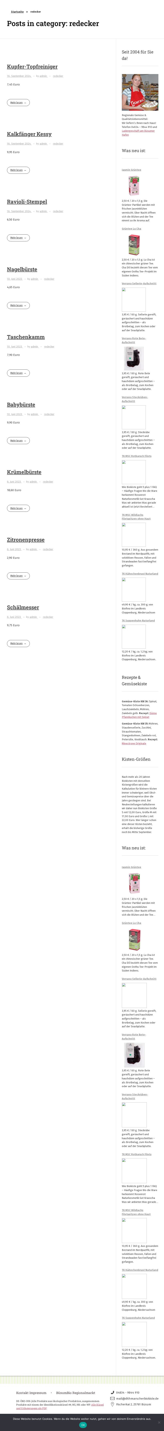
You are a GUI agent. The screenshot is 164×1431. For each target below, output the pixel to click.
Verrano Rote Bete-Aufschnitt (134, 340)
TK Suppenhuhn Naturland (138, 620)
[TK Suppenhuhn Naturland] (134, 637)
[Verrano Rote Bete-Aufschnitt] (134, 358)
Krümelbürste (24, 471)
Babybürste (21, 404)
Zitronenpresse (26, 539)
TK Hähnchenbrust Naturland (140, 573)
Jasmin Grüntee (131, 169)
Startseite (17, 11)
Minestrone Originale (134, 743)
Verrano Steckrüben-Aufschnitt (135, 399)
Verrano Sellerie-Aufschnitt (139, 283)
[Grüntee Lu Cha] (134, 245)
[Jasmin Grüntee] (134, 186)
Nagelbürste (22, 269)
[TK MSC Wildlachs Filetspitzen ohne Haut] (134, 535)
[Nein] (159, 1422)
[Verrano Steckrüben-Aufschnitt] (134, 417)
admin (44, 75)
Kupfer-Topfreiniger (32, 66)
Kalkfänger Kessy (29, 133)
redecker (58, 75)
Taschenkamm (26, 336)
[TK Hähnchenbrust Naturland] (134, 590)
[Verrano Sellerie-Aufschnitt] (134, 300)
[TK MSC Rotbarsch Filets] (134, 472)
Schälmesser (23, 607)
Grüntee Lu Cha (131, 228)
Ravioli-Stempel (27, 201)
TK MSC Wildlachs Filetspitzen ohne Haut (136, 516)
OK (83, 1425)
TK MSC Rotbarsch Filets (136, 456)
